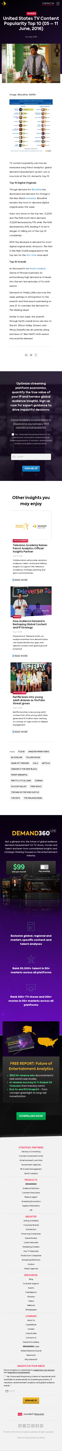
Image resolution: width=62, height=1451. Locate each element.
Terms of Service (24, 1438)
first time (31, 255)
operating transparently (31, 427)
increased (30, 198)
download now (31, 1116)
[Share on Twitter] (31, 355)
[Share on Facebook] (35, 355)
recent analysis (38, 269)
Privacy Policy (39, 1438)
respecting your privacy (28, 424)
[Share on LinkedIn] (26, 355)
